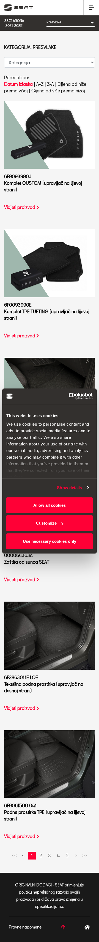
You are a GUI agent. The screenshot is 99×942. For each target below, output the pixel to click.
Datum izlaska (18, 84)
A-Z (39, 84)
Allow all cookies (49, 505)
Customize (46, 523)
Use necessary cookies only (49, 541)
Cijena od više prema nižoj (58, 90)
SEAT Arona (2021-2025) (14, 23)
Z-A (50, 84)
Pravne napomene (25, 927)
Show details (69, 487)
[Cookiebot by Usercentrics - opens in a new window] (70, 396)
